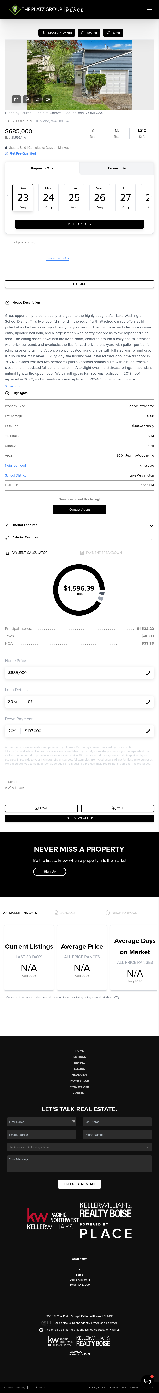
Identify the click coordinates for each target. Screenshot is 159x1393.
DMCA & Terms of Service (125, 1387)
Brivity (21, 1387)
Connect (80, 1093)
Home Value (79, 1081)
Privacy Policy (97, 1387)
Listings (79, 1057)
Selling (79, 1069)
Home (79, 1051)
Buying (79, 1063)
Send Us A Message (79, 1184)
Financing (79, 1075)
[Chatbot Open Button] (147, 1381)
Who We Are (79, 1087)
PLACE (108, 1316)
